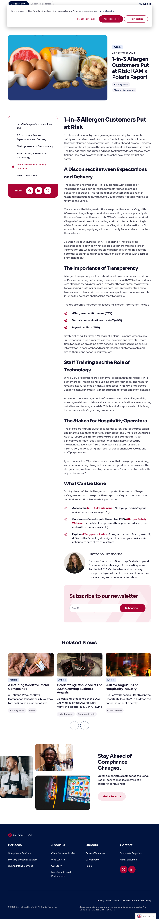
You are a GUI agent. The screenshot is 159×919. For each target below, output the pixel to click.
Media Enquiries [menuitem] (128, 859)
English (146, 916)
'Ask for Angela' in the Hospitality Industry (122, 687)
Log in (147, 3)
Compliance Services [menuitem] (19, 853)
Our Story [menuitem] (56, 866)
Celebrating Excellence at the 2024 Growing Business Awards (79, 688)
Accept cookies (111, 18)
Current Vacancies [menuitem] (95, 853)
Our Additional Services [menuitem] (20, 866)
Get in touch (110, 796)
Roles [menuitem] (89, 866)
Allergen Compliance (124, 90)
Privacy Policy (104, 900)
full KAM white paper (100, 508)
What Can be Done (27, 175)
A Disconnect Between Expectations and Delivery (31, 137)
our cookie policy (106, 11)
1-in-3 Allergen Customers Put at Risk (35, 126)
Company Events (86, 714)
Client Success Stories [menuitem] (63, 853)
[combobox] (145, 916)
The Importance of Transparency (35, 146)
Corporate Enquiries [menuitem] (131, 853)
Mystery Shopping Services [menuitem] (23, 859)
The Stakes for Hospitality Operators (31, 166)
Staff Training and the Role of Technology (33, 155)
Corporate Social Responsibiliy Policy (132, 900)
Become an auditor (41, 3)
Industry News (121, 84)
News (32, 710)
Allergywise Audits (94, 534)
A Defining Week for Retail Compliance (28, 687)
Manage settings (86, 18)
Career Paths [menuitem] (93, 859)
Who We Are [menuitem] (58, 859)
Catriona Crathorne (105, 554)
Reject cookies (136, 18)
